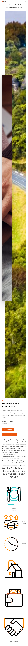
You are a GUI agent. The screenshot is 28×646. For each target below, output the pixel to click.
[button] (25, 1)
